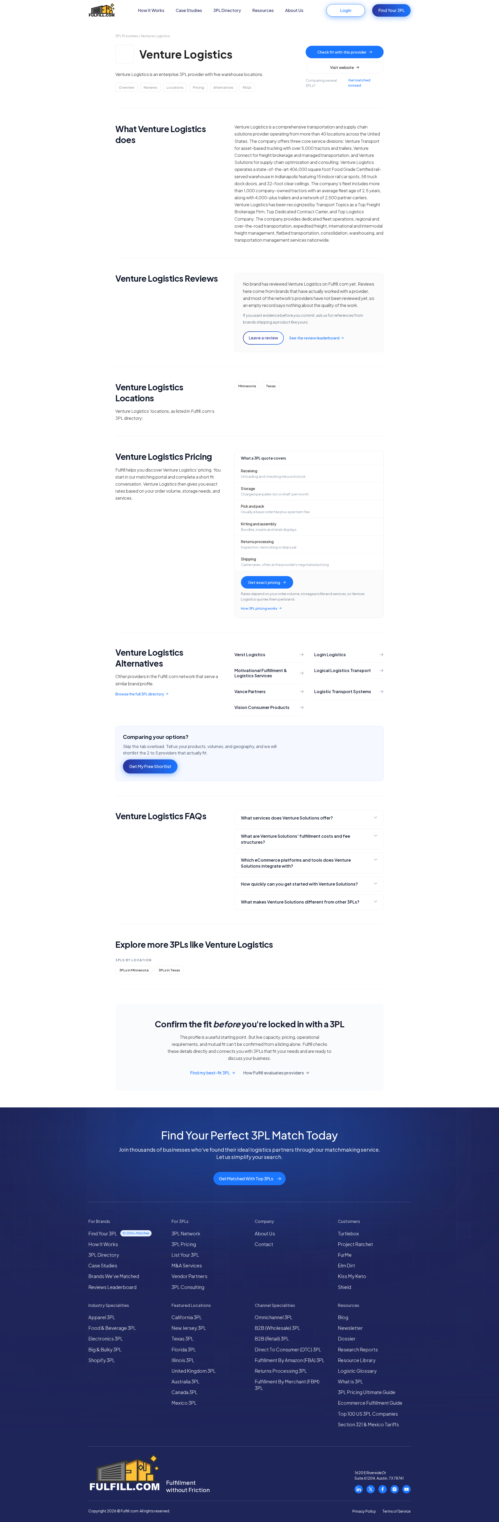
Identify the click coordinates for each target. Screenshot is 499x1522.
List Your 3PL (185, 1255)
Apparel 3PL (101, 1317)
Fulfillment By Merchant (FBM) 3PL (287, 1384)
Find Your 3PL (391, 10)
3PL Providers (126, 36)
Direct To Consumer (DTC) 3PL (288, 1349)
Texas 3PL (183, 1339)
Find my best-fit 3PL (210, 1072)
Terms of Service (396, 1511)
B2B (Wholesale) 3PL (277, 1328)
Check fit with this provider (341, 51)
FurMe (345, 1255)
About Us (294, 10)
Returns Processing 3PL (281, 1371)
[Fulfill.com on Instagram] (394, 1489)
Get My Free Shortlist (150, 766)
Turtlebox (348, 1233)
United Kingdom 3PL (194, 1371)
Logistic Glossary (357, 1371)
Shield (344, 1287)
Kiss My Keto (352, 1276)
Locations (175, 87)
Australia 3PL (186, 1381)
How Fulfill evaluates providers (273, 1072)
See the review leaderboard (314, 337)
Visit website (342, 67)
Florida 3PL (184, 1349)
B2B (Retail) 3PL (272, 1339)
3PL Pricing (184, 1244)
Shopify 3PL (101, 1360)
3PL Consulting (188, 1287)
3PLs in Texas (169, 970)
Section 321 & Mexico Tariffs (368, 1424)
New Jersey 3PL (189, 1328)
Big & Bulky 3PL (105, 1349)
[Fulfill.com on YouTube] (406, 1489)
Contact (264, 1244)
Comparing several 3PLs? (338, 83)
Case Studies (189, 10)
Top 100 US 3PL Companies (368, 1414)
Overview (126, 87)
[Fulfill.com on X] (370, 1489)
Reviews (150, 87)
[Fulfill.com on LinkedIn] (358, 1489)
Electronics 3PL (105, 1339)
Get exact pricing (264, 582)
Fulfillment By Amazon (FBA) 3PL (290, 1360)
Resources (263, 10)
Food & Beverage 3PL (112, 1328)
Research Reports (358, 1349)
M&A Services (187, 1265)
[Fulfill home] (101, 10)
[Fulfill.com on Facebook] (382, 1489)
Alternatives (223, 87)
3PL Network (186, 1233)
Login (345, 10)
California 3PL (187, 1317)
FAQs (247, 87)
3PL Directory (227, 10)
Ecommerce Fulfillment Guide (370, 1403)
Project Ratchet (355, 1244)
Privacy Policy (364, 1511)
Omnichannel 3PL (274, 1317)
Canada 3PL (185, 1392)
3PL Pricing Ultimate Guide (366, 1392)
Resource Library (357, 1360)
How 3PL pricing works (259, 608)
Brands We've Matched (113, 1276)
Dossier (347, 1339)
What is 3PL (350, 1381)
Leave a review (263, 337)
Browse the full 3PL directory (139, 694)
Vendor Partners (189, 1276)
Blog (343, 1317)
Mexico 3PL (184, 1403)
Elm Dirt (346, 1265)
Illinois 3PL (183, 1360)
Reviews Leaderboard (112, 1287)
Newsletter (350, 1328)
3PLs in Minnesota (134, 970)
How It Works (151, 10)
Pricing (198, 87)
